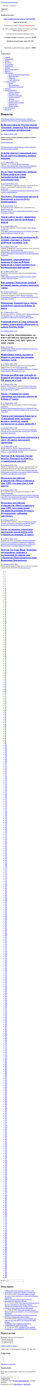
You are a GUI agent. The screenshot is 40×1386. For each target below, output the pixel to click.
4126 (15, 206)
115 (6, 771)
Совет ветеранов (14, 80)
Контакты (8, 109)
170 (6, 867)
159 (6, 848)
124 (6, 787)
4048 (15, 364)
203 (6, 925)
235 (6, 981)
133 (6, 803)
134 (6, 804)
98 (5, 742)
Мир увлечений (14, 85)
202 (6, 923)
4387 (15, 428)
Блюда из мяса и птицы (16, 102)
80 (5, 710)
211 (6, 939)
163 (6, 855)
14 (5, 595)
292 (6, 1080)
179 (6, 883)
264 (6, 1031)
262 (6, 1028)
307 (6, 1106)
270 (6, 1042)
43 (5, 646)
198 (6, 916)
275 (6, 1050)
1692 (15, 134)
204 (6, 927)
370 (6, 1216)
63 (5, 681)
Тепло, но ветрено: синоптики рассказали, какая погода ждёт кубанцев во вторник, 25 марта (17, 532)
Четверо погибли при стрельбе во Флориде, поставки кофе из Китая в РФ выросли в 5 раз (20, 377)
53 (5, 663)
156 (6, 843)
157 (6, 845)
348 (6, 1178)
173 (6, 872)
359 (6, 1197)
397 (6, 1263)
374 (6, 1223)
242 (6, 993)
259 (6, 1022)
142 (6, 818)
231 (6, 974)
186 (6, 895)
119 (6, 778)
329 (6, 1144)
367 (6, 1211)
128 (6, 794)
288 (6, 1073)
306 (6, 1104)
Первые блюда (13, 106)
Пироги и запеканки (15, 95)
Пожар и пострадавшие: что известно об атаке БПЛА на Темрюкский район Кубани (20, 1320)
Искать (3, 1280)
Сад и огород (9, 64)
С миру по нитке (10, 81)
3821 (15, 465)
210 (6, 937)
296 (6, 1087)
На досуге (8, 62)
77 (5, 705)
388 (6, 1247)
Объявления (9, 66)
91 (5, 729)
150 (6, 832)
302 (6, 1097)
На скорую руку (14, 101)
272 (6, 1045)
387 (6, 1246)
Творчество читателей (16, 87)
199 (6, 918)
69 (5, 691)
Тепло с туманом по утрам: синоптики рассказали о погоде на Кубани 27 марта (19, 396)
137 (6, 810)
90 (5, 728)
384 (6, 1240)
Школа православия (11, 69)
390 (6, 1251)
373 (6, 1221)
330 (6, 1146)
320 (6, 1129)
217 (6, 949)
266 (6, 1035)
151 (6, 834)
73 (5, 698)
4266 (16, 183)
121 (6, 782)
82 (5, 714)
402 (6, 1272)
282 (6, 1063)
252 (6, 1010)
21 (5, 607)
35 (5, 632)
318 (6, 1125)
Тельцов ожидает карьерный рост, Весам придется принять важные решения (19, 155)
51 (5, 660)
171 (6, 869)
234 (6, 979)
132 (6, 801)
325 (6, 1137)
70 (5, 693)
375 (6, 1225)
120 (6, 780)
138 (6, 811)
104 (6, 752)
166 (6, 860)
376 (6, 1226)
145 (6, 824)
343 (6, 1169)
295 (6, 1085)
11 (5, 590)
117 (6, 775)
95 (5, 736)
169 (6, 865)
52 (5, 661)
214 (6, 944)
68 (5, 689)
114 (6, 770)
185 (6, 893)
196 (6, 913)
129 (6, 796)
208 (6, 933)
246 (6, 1000)
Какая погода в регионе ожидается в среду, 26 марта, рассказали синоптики (20, 440)
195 (6, 911)
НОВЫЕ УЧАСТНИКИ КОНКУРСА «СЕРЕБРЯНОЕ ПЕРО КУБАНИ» (21, 1328)
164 (6, 857)
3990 (15, 490)
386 (6, 1244)
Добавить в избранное (8, 1364)
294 (6, 1083)
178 (6, 881)
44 (5, 648)
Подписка (4, 9)
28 (5, 620)
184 (6, 892)
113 (6, 768)
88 (5, 724)
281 (6, 1061)
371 (6, 1218)
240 (6, 989)
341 (6, 1165)
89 (5, 726)
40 (5, 641)
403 (6, 1274)
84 (5, 717)
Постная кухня (13, 94)
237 (6, 984)
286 (6, 1069)
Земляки (7, 67)
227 (6, 967)
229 (6, 970)
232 (6, 975)
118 (6, 777)
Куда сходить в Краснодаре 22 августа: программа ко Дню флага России (22, 1304)
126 (6, 791)
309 (6, 1110)
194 (6, 909)
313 (6, 1117)
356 (6, 1192)
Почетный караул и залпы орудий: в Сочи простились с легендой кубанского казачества (21, 1296)
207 (6, 932)
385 (6, 1242)
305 (6, 1103)
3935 (16, 564)
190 (6, 902)
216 (6, 947)
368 (6, 1212)
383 (6, 1239)
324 (6, 1136)
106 (6, 756)
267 (6, 1036)
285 (6, 1068)
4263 (15, 226)
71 (5, 695)
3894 (15, 384)
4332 (16, 292)
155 (6, 841)
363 (6, 1204)
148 (6, 829)
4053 (15, 538)
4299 (16, 246)
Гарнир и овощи (14, 92)
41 (5, 642)
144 (6, 822)
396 (6, 1261)
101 (6, 747)
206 (6, 930)
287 (6, 1071)
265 (6, 1033)
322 (6, 1132)
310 (6, 1111)
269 (6, 1040)
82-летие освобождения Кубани (19, 74)
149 (6, 831)
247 (6, 1001)
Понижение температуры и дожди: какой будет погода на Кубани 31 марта (19, 305)
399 (6, 1267)
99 (5, 743)
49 (5, 656)
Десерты (11, 99)
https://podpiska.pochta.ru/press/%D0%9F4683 (19, 19)
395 (6, 1260)
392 (6, 1254)
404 (6, 1275)
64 (5, 682)
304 (6, 1101)
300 (6, 1094)
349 (6, 1179)
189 (6, 900)
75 (5, 702)
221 (6, 956)
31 (5, 625)
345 (6, 1172)
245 (6, 998)
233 (6, 977)
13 (5, 593)
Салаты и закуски (14, 97)
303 (6, 1099)
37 (5, 635)
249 (6, 1005)
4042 (15, 331)
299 (6, 1092)
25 (5, 614)
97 (5, 740)
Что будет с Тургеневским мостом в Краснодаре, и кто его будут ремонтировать (19, 199)
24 (5, 613)
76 (5, 703)
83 (5, 716)
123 (6, 785)
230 (6, 972)
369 (6, 1214)
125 (6, 789)
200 (6, 920)
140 (6, 815)
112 (6, 766)
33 (5, 628)
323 (6, 1134)
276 (6, 1052)
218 (6, 951)
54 (5, 665)
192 (6, 906)
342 (6, 1167)
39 (5, 639)
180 (6, 885)
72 (5, 696)
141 (6, 817)
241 (6, 991)
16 (5, 599)
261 (6, 1026)
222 (6, 958)
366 (6, 1209)
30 (5, 623)
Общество (12, 78)
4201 (16, 312)
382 (6, 1237)
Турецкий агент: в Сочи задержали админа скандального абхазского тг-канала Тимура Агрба (20, 324)
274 (6, 1049)
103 (6, 750)
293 (6, 1082)
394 (6, 1258)
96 (5, 738)
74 (5, 700)
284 (6, 1066)
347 (6, 1176)
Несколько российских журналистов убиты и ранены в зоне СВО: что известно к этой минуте (17, 482)
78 (5, 707)
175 (6, 876)
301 (6, 1096)
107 (6, 757)
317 (6, 1124)
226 (6, 965)
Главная (7, 57)
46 (5, 651)
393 (6, 1256)
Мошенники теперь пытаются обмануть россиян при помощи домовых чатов (17, 357)
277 (6, 1054)
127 (6, 792)
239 (6, 988)
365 (6, 1207)
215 (6, 946)
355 (6, 1190)
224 (6, 961)
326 (6, 1139)
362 (6, 1202)
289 (6, 1075)
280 (6, 1059)
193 (6, 907)
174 (6, 874)
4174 (15, 520)
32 (5, 627)
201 (6, 921)
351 (6, 1183)
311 (6, 1113)
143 (6, 820)
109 (6, 761)
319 (6, 1127)
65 (5, 684)
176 (6, 878)
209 (6, 935)
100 (6, 745)
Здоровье (8, 88)
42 (5, 644)
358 (6, 1195)
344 (6, 1171)
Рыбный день (13, 104)
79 (5, 709)
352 (6, 1185)
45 (5, 649)
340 (6, 1164)
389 (6, 1249)
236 (6, 982)
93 (5, 733)
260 (6, 1024)
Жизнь (11, 83)
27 (5, 618)
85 (5, 719)
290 (6, 1076)
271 (6, 1043)
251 (6, 1008)
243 (6, 995)
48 (5, 655)
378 (6, 1230)
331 (6, 1148)
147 (6, 827)
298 (6, 1090)
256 (6, 1017)
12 (5, 592)
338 (6, 1160)
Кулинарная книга (11, 90)
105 (6, 754)
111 (6, 764)
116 (6, 773)
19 (5, 604)
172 (6, 871)
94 (5, 735)
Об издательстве (10, 108)
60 (5, 675)
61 (5, 677)
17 (5, 600)
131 (6, 799)
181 (6, 886)
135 (6, 806)
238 (6, 986)
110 (6, 763)
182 (6, 888)
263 (6, 1029)
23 (5, 611)
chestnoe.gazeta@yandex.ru (9, 1346)
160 (6, 850)
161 (6, 852)
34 (5, 630)
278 (6, 1056)
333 (6, 1151)
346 (6, 1174)
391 (6, 1253)
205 (6, 928)
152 (6, 836)
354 (6, 1188)
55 (5, 667)
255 (6, 1015)
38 (5, 637)
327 (6, 1141)
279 (6, 1057)
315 (6, 1120)
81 (5, 712)
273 (6, 1047)
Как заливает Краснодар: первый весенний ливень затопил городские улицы (20, 285)
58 (5, 672)
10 (5, 588)
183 (6, 890)
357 (6, 1193)
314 (6, 1118)
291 (6, 1078)
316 (6, 1122)
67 (5, 688)
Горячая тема (9, 59)
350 (6, 1181)
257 (6, 1019)
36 (5, 634)
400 (6, 1268)
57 (5, 670)
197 (6, 914)
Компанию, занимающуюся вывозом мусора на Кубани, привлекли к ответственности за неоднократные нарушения (18, 263)
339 (6, 1162)
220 (6, 954)
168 (6, 864)
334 (6, 1153)
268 (6, 1038)
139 (6, 813)
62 (5, 679)
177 (6, 879)
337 (6, 1158)
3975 (16, 162)
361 (6, 1200)
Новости (7, 71)
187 (6, 897)
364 (6, 1206)
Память (7, 61)
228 (6, 968)
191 (6, 904)
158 (6, 846)
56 (5, 668)
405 (6, 1277)
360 (6, 1199)
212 (6, 940)
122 (6, 784)
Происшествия (13, 76)
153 (6, 838)
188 (6, 899)
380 (6, 1233)
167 (6, 862)
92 (5, 731)
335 (6, 1155)
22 (5, 609)
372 (6, 1219)
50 (5, 658)
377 (6, 1228)
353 (6, 1186)
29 (5, 621)
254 (6, 1014)
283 (6, 1064)
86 (5, 721)
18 (5, 602)
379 (6, 1232)
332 (6, 1150)
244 (6, 996)
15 (5, 597)
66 (5, 686)
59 (5, 674)
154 (6, 839)
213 (6, 942)
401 (6, 1270)
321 (6, 1131)
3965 (15, 446)
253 (6, 1012)
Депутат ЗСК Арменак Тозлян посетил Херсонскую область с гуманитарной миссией (17, 458)
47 (5, 653)
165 (6, 859)
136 (6, 808)
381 (6, 1235)
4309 (15, 403)
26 (5, 616)
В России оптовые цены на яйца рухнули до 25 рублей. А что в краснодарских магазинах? (22, 1311)
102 (6, 749)
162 (6, 853)
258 (6, 1021)
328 (6, 1143)
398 (6, 1265)
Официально (9, 73)
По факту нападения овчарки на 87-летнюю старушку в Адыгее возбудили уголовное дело (20, 240)
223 (6, 960)
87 (5, 723)
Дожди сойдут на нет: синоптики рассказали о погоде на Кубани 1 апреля (18, 219)
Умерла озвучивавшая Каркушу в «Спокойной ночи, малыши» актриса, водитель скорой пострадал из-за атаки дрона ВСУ (19, 420)
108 (6, 759)
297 (6, 1089)
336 (6, 1157)
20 (5, 606)
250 (6, 1007)
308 (6, 1108)
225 (6, 963)
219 (6, 953)
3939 (16, 271)
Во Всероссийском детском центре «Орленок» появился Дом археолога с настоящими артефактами (20, 127)
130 (6, 797)
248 (6, 1003)
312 (6, 1115)
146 (6, 825)
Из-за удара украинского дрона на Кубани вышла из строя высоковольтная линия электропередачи (19, 175)
